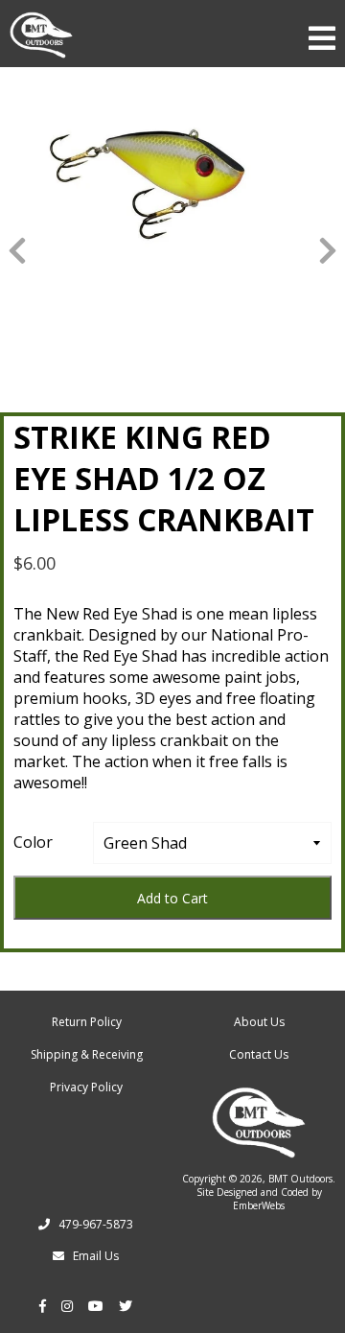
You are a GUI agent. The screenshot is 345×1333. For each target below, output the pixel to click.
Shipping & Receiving (87, 1054)
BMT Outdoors (300, 1178)
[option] (172, 197)
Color (33, 842)
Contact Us (258, 1054)
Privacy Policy (86, 1087)
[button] (17, 249)
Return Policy (87, 1022)
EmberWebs (259, 1205)
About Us (259, 1022)
